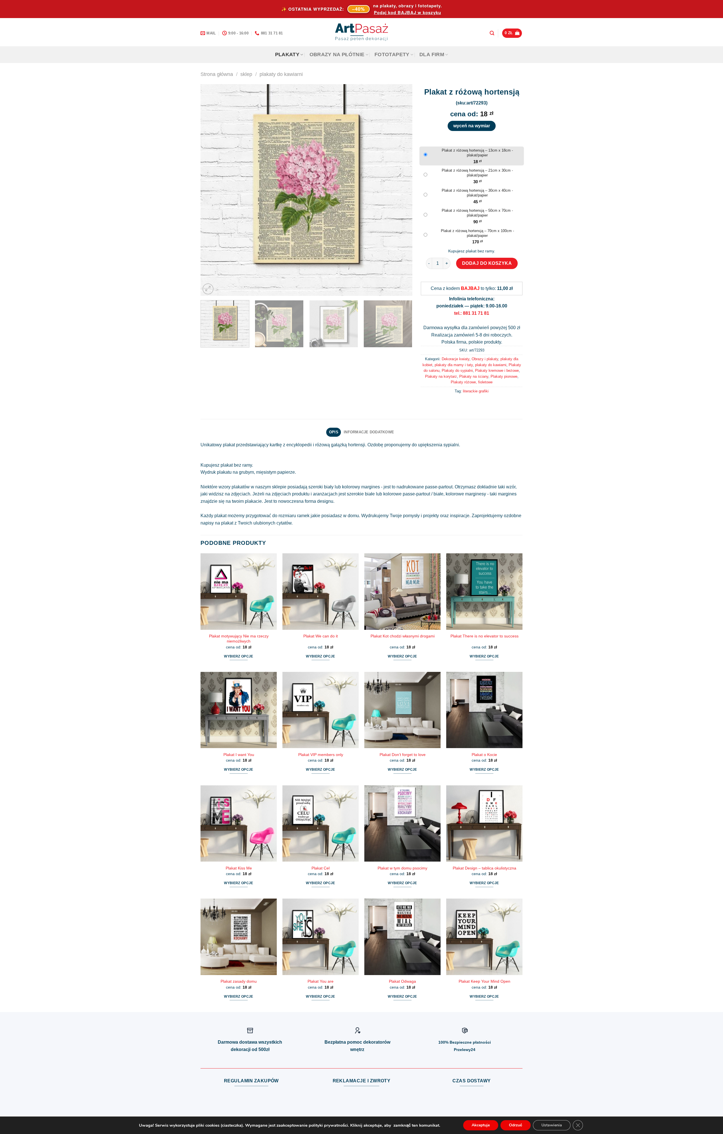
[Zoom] (208, 288)
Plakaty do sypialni (457, 370)
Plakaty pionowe (504, 376)
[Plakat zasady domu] (239, 937)
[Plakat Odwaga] (402, 937)
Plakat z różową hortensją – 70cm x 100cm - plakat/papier (477, 233)
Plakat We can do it (320, 636)
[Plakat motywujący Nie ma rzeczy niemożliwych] (239, 591)
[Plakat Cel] (320, 823)
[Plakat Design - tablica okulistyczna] (484, 823)
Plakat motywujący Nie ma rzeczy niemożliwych (239, 639)
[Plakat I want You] (239, 710)
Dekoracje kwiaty (455, 359)
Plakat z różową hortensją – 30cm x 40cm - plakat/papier (477, 192)
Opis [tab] (333, 432)
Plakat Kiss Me (239, 868)
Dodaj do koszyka (487, 263)
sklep (246, 74)
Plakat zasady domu (239, 981)
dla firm (431, 54)
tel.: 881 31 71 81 (471, 313)
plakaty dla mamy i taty (454, 365)
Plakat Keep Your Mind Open (484, 981)
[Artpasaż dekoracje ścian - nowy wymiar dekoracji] (361, 32)
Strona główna (217, 74)
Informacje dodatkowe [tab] (369, 432)
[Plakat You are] (320, 937)
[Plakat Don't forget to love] (402, 710)
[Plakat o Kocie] (484, 710)
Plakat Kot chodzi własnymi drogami (403, 636)
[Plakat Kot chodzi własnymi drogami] (402, 591)
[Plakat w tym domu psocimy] (402, 823)
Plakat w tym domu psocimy (402, 868)
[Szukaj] (492, 33)
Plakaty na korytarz (441, 376)
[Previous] (212, 190)
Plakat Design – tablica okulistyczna (484, 868)
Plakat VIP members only (320, 754)
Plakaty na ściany (473, 376)
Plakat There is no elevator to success (484, 636)
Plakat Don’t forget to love (403, 754)
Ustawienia (551, 1125)
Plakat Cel (321, 868)
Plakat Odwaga (402, 981)
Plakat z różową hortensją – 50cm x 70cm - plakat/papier (477, 212)
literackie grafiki (476, 391)
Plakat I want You (238, 754)
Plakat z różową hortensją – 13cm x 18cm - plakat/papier (477, 152)
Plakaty (287, 54)
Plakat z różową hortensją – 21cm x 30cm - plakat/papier (477, 172)
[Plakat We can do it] (320, 591)
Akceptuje (481, 1125)
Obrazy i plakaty (485, 359)
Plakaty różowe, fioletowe (472, 382)
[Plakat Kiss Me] (239, 823)
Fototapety (392, 54)
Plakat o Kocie (484, 754)
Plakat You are (321, 981)
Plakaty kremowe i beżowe (497, 370)
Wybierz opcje (238, 656)
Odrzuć (515, 1125)
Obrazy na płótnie (337, 54)
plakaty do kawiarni (281, 74)
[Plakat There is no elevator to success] (484, 591)
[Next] (401, 190)
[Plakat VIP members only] (320, 710)
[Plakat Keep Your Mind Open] (484, 937)
